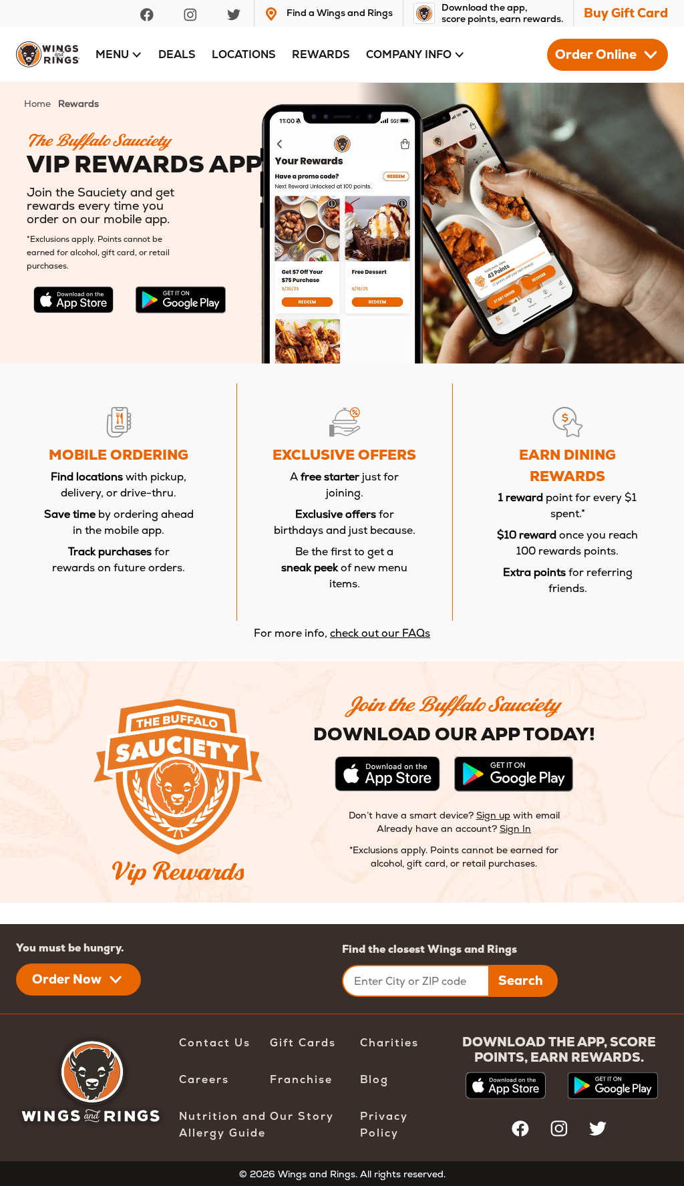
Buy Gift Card (626, 13)
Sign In (515, 829)
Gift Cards (303, 1043)
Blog (374, 1079)
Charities (389, 1043)
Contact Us (214, 1043)
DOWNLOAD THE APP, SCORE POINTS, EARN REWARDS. (559, 1049)
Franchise (301, 1079)
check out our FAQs (380, 633)
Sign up (493, 815)
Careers (204, 1079)
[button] (119, 54)
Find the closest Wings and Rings (429, 949)
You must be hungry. (70, 948)
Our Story (302, 1116)
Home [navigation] (37, 104)
